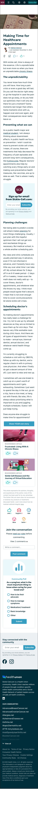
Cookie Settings (26, 755)
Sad (27, 511)
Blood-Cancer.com (10, 739)
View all (7, 744)
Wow (13, 520)
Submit (19, 621)
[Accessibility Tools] (19, 2)
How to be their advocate (17, 595)
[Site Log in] (24, 2)
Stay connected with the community (14, 640)
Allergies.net (8, 715)
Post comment (19, 554)
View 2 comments (18, 541)
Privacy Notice (23, 211)
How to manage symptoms (17, 602)
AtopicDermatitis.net (11, 725)
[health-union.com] (12, 677)
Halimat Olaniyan (16, 48)
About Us (6, 749)
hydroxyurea (12, 161)
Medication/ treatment (20, 607)
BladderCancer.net (10, 736)
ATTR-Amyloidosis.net (12, 729)
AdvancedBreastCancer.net (15, 708)
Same (23, 520)
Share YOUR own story (19, 424)
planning (24, 231)
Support (18, 511)
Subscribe (32, 2)
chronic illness (25, 71)
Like (8, 511)
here (22, 504)
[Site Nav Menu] (8, 2)
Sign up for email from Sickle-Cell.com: (19, 198)
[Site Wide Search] (13, 2)
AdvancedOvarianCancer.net (15, 712)
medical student (10, 133)
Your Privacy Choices (10, 755)
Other (13, 615)
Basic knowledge (18, 611)
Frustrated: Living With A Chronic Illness (16, 447)
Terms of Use (10, 214)
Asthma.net (7, 722)
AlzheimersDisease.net (12, 718)
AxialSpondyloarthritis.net (14, 732)
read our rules (19, 534)
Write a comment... (13, 547)
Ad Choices (21, 758)
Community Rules (9, 758)
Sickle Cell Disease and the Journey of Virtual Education (18, 477)
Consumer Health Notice (11, 752)
